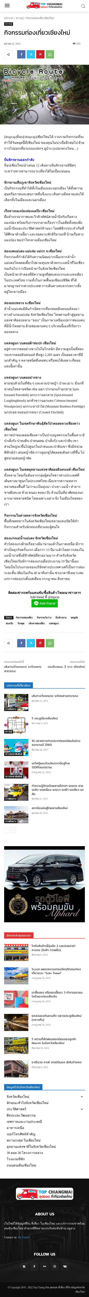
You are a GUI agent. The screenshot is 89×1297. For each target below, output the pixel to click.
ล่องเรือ (9, 623)
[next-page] (13, 830)
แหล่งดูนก (54, 623)
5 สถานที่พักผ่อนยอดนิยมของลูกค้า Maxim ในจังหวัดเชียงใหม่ (54, 1041)
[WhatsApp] (50, 54)
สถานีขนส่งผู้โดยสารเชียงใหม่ (50, 808)
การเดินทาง (10, 709)
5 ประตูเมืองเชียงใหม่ (45, 718)
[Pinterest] (40, 54)
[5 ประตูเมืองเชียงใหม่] (16, 725)
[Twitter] (31, 54)
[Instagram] (55, 1267)
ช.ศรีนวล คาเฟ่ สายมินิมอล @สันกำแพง (57, 1062)
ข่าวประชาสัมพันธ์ (13, 754)
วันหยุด (20, 623)
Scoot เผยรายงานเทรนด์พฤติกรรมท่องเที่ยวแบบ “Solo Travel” (56, 971)
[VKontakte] (65, 1267)
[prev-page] (6, 830)
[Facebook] (21, 54)
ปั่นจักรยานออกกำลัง (19, 160)
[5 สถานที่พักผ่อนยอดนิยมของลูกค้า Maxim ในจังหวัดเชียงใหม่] (16, 1045)
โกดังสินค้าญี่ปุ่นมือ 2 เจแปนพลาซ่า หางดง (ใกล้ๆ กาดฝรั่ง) (53, 948)
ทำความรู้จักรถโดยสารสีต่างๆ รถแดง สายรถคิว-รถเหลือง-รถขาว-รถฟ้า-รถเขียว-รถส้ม (58, 790)
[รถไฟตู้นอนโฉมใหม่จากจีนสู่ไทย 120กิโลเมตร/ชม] (16, 769)
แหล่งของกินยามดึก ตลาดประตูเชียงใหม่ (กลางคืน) (57, 1018)
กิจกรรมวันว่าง (44, 617)
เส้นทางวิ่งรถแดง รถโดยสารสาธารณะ (22, 668)
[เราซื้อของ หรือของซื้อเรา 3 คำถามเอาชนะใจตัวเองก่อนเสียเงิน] (16, 999)
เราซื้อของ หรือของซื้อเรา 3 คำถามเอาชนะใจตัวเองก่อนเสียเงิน (57, 994)
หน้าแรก (8, 18)
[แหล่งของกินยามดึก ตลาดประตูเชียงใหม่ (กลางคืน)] (16, 1022)
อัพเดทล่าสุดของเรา (19, 935)
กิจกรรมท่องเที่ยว (24, 617)
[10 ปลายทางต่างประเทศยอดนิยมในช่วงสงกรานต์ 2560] (16, 747)
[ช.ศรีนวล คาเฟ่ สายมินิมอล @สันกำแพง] (16, 1068)
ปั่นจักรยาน (61, 617)
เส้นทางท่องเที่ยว (37, 623)
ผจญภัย (74, 617)
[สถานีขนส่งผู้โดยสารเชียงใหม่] (16, 814)
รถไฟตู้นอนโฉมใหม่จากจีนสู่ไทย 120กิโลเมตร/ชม (51, 765)
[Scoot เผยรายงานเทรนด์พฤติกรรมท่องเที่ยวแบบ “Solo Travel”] (16, 975)
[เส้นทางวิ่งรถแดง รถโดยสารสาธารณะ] (16, 702)
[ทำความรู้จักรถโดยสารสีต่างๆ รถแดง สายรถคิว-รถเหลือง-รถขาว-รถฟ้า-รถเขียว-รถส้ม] (16, 792)
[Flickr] (44, 1267)
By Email (23, 1237)
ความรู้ (19, 18)
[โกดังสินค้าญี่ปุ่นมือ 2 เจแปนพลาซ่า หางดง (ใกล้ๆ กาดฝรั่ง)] (16, 952)
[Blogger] (24, 1267)
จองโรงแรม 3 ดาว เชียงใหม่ (66, 666)
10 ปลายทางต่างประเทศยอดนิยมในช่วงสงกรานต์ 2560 (56, 743)
